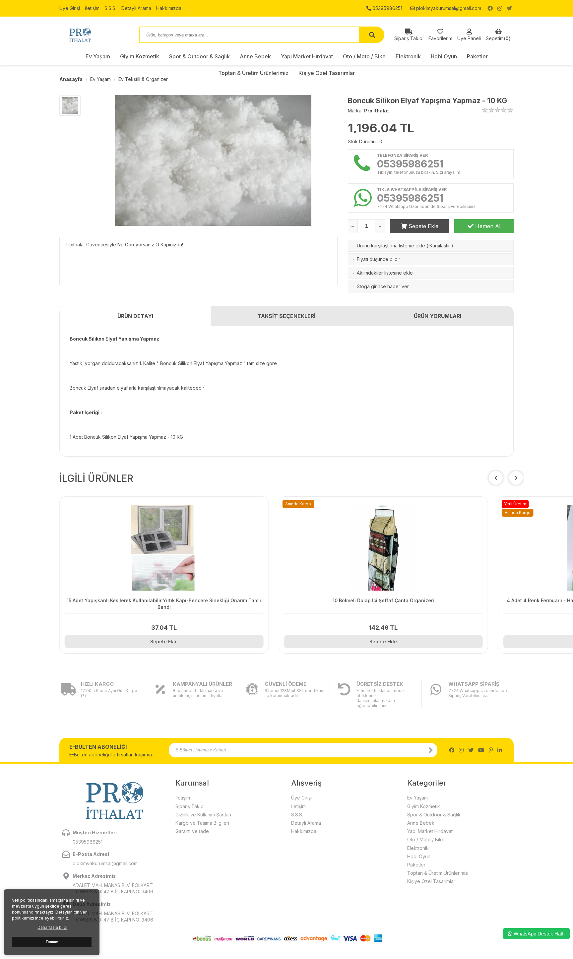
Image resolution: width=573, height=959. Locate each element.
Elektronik (408, 56)
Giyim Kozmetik (139, 56)
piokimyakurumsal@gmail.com (448, 8)
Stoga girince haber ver (383, 286)
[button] (516, 478)
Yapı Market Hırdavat (307, 56)
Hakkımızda (168, 8)
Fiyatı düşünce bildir (378, 259)
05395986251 (386, 8)
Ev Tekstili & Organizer (143, 79)
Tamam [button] (51, 942)
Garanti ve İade (192, 831)
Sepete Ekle (422, 226)
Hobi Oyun (444, 56)
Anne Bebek (255, 56)
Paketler (477, 56)
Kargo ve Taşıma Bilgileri (202, 823)
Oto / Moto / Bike (364, 56)
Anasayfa (71, 79)
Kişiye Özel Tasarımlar (431, 881)
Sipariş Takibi (190, 806)
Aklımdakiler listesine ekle (385, 273)
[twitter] (509, 8)
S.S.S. (110, 8)
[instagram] (500, 8)
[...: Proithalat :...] (94, 35)
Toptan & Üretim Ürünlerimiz (437, 873)
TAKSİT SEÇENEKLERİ (286, 316)
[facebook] (490, 8)
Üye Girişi (69, 8)
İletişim (92, 8)
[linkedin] (500, 750)
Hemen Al (487, 226)
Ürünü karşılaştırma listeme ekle (391, 245)
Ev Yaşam (98, 56)
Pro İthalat (376, 110)
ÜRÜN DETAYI (135, 316)
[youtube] (481, 750)
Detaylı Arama (136, 8)
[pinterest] (490, 750)
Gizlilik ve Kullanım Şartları (203, 814)
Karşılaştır (439, 245)
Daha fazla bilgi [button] (52, 927)
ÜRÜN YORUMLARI (437, 316)
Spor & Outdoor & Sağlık (199, 56)
